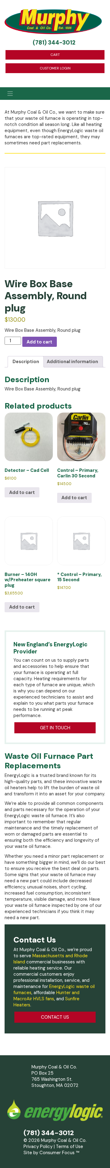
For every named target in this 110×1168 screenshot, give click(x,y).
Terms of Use (69, 1146)
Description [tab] (26, 362)
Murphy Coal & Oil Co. (63, 1140)
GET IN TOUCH (55, 728)
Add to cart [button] (22, 492)
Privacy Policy (38, 1146)
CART (55, 54)
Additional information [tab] (72, 362)
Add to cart (39, 342)
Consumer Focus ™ (59, 1153)
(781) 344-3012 (54, 42)
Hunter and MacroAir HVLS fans (46, 996)
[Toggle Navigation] (55, 93)
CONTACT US (55, 1017)
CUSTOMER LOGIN (55, 68)
